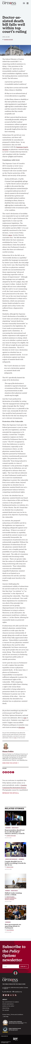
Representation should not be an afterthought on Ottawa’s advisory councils (15, 831)
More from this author (9, 763)
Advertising (5, 1008)
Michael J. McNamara (10, 898)
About (4, 999)
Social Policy (15, 827)
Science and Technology (11, 859)
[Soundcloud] (11, 995)
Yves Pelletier (10, 930)
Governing (8, 827)
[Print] (11, 772)
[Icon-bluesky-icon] (3, 772)
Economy (7, 890)
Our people (5, 1010)
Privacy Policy (6, 1014)
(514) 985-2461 (7, 991)
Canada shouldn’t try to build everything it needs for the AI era (15, 863)
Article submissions (8, 1004)
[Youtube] (8, 995)
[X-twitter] (13, 772)
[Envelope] (8, 772)
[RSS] (16, 995)
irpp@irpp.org (18, 991)
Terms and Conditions (17, 1014)
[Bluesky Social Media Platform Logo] (6, 995)
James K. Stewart (9, 899)
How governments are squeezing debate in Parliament (13, 926)
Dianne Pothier (8, 39)
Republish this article (9, 793)
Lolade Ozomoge (11, 835)
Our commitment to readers (10, 1002)
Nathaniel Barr (10, 896)
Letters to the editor (8, 1006)
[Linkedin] (6, 772)
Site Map (6, 1016)
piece (10, 235)
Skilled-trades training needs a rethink (13, 894)
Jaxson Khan (9, 867)
